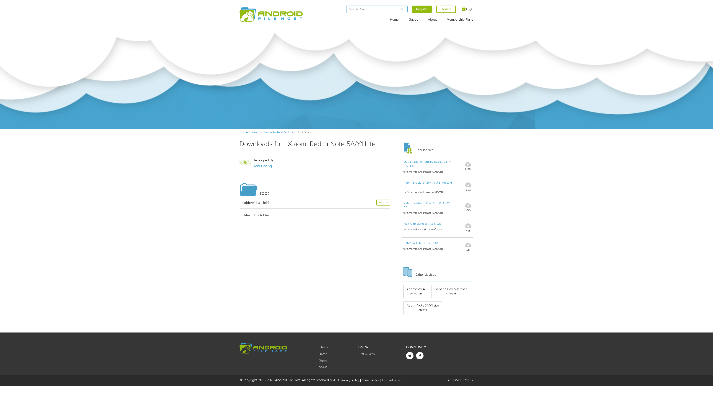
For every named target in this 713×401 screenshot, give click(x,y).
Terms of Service (392, 380)
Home (394, 20)
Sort (382, 202)
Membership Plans (460, 20)
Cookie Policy (370, 380)
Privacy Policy (350, 380)
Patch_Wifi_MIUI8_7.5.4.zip (421, 243)
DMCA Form (366, 354)
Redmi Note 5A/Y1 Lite (278, 132)
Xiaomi (255, 132)
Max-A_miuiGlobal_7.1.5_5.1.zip (422, 223)
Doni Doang (262, 166)
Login (469, 9)
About (432, 20)
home (244, 132)
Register (422, 9)
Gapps (413, 20)
